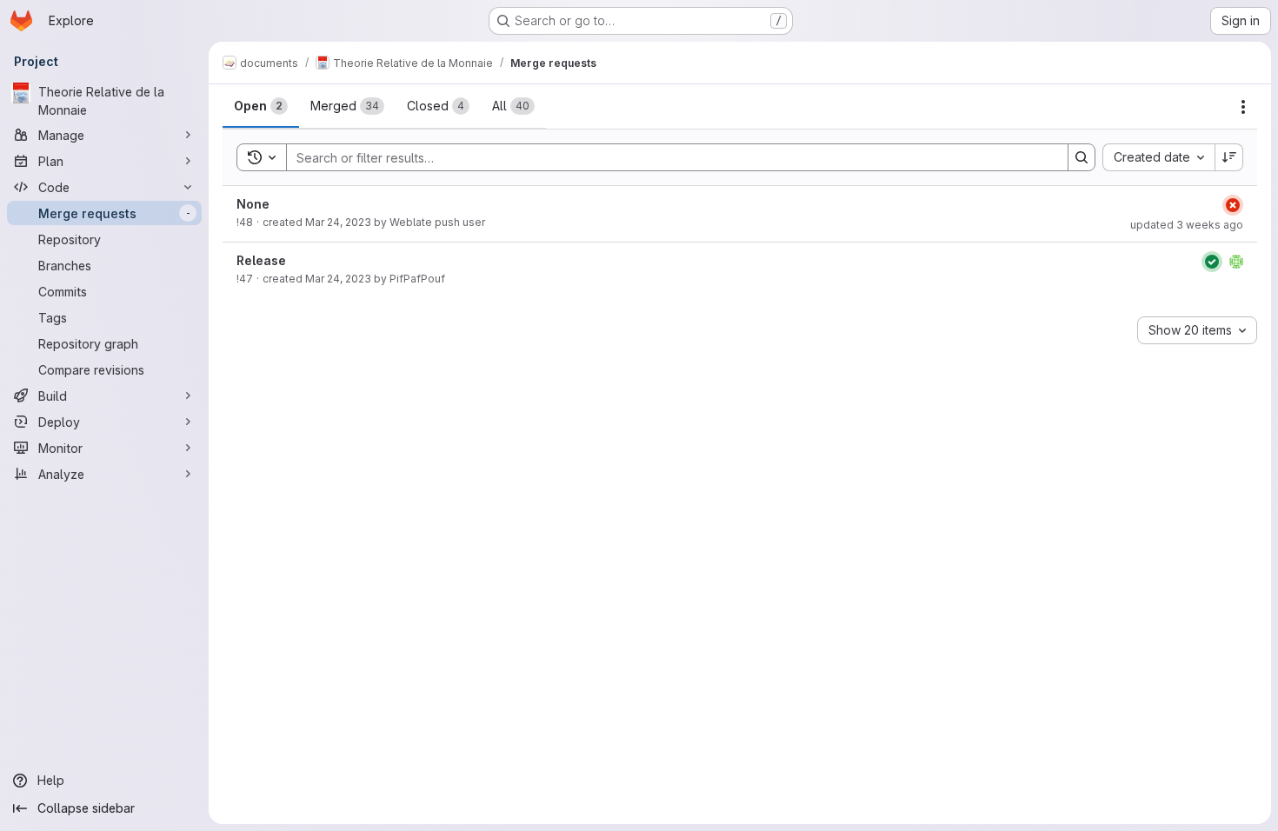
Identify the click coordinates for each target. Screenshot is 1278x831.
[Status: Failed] (1232, 205)
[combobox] (1158, 157)
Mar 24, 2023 (338, 222)
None (253, 203)
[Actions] (1243, 107)
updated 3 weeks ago (1186, 224)
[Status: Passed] (1211, 261)
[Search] (1081, 157)
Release (261, 260)
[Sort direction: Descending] (1229, 157)
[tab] (261, 106)
